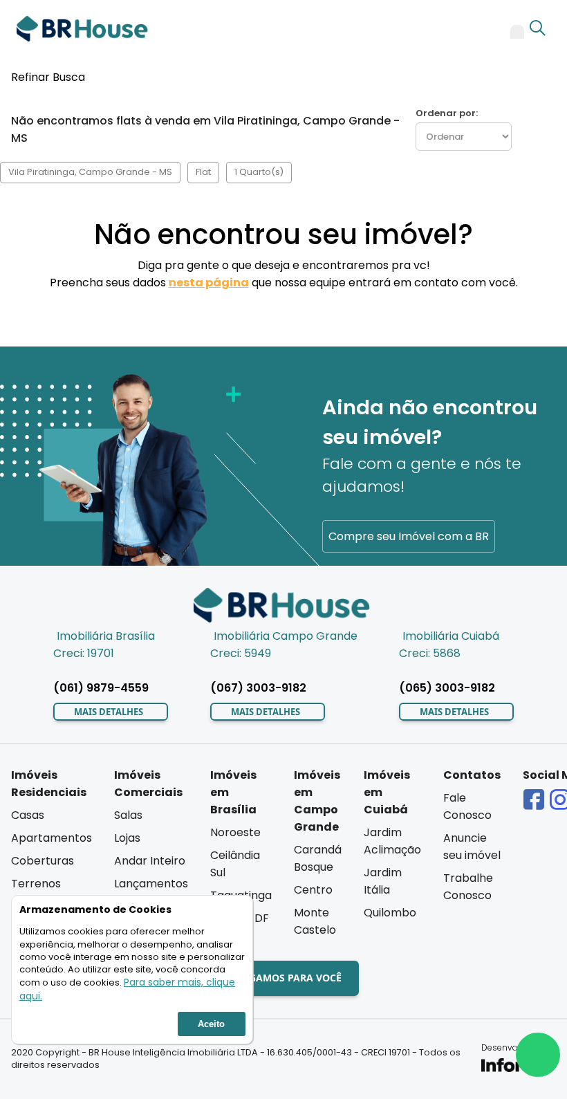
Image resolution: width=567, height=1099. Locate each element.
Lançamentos (151, 884)
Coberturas (42, 861)
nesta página (209, 282)
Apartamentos (51, 838)
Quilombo (390, 913)
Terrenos (36, 884)
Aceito (211, 1024)
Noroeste (235, 832)
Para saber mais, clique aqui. (127, 989)
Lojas (127, 838)
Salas (128, 815)
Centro (313, 890)
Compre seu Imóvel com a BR (408, 536)
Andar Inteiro (149, 861)
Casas (27, 815)
